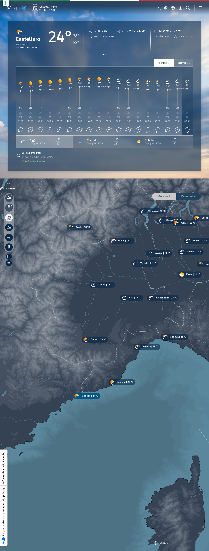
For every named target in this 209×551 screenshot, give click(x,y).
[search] (187, 8)
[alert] (180, 8)
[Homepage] (16, 8)
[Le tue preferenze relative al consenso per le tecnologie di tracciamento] (6, 3)
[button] (103, 54)
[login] (166, 8)
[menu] (198, 8)
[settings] (172, 8)
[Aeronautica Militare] (44, 8)
